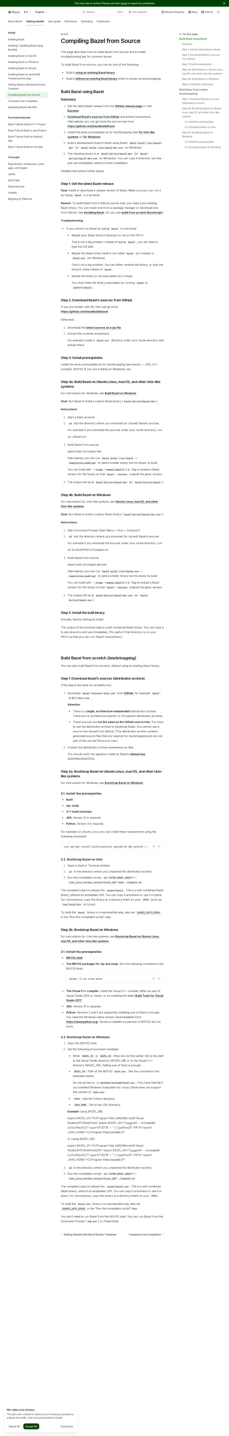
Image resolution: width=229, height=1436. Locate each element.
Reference (71, 21)
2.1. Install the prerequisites (199, 121)
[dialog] (41, 1418)
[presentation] (112, 846)
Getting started (35, 21)
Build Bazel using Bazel (193, 38)
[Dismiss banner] (224, 3)
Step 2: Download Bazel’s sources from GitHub (201, 56)
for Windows (91, 137)
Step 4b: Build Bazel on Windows (200, 78)
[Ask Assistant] (159, 846)
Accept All (31, 1426)
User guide (54, 21)
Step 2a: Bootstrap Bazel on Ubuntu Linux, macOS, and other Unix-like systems (202, 112)
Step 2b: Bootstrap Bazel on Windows (198, 134)
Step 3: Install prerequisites (197, 64)
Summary (187, 44)
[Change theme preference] (218, 12)
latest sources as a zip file (103, 327)
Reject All (14, 1426)
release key (137, 754)
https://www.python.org (81, 1021)
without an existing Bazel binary (96, 78)
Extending (87, 21)
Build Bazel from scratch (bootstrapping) (193, 91)
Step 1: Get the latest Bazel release (201, 49)
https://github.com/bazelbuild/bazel (91, 126)
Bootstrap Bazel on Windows (124, 783)
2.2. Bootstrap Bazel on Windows (203, 147)
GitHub (128, 693)
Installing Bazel (94, 212)
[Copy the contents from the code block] (153, 846)
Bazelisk (73, 110)
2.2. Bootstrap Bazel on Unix (200, 127)
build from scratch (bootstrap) (142, 212)
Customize (67, 1426)
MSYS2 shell (74, 958)
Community (103, 21)
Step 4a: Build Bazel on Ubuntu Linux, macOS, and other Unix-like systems (203, 71)
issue (124, 3)
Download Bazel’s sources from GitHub (93, 116)
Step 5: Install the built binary (197, 84)
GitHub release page (128, 106)
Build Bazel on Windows (120, 393)
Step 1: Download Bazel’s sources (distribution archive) (201, 101)
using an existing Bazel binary (95, 72)
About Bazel (15, 21)
